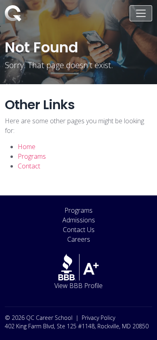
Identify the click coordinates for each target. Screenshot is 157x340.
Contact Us (79, 229)
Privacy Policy (98, 317)
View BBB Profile (78, 285)
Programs (78, 210)
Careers (78, 239)
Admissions (78, 220)
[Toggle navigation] (141, 13)
